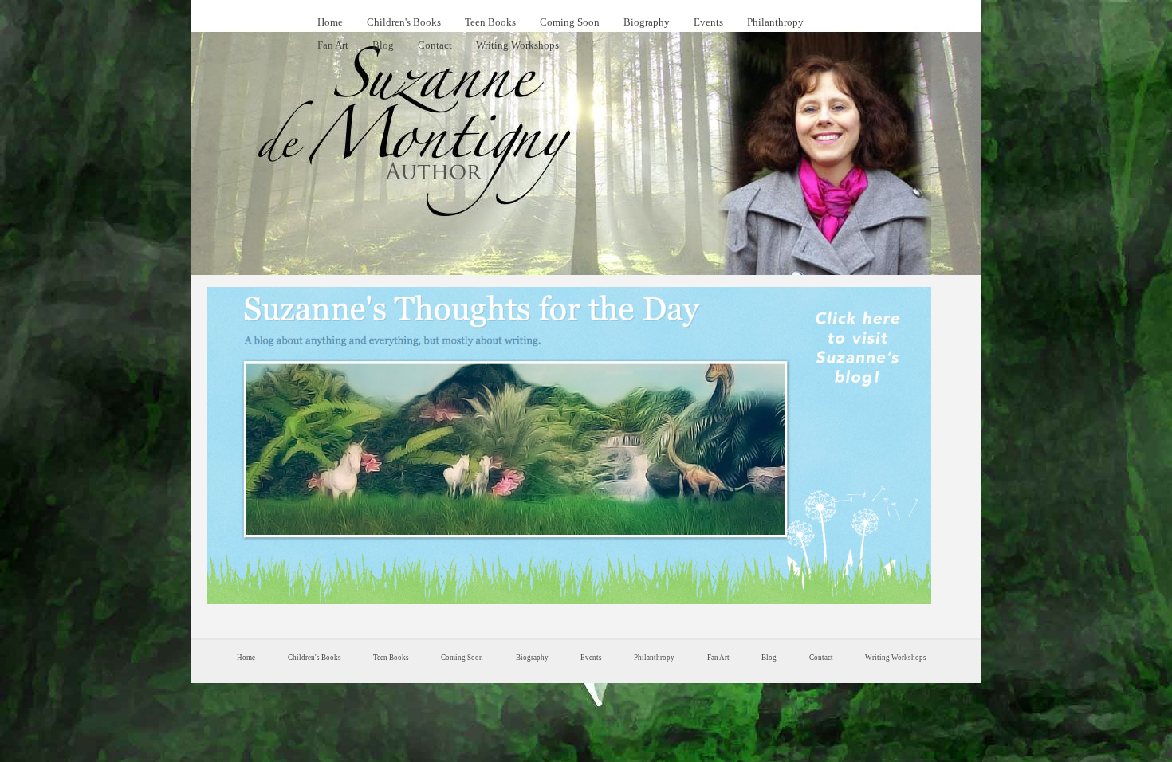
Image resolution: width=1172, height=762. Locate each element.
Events (708, 22)
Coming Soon (570, 22)
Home (330, 22)
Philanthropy (775, 22)
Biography (646, 22)
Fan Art (332, 45)
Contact (435, 45)
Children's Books (404, 22)
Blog (383, 45)
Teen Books (490, 22)
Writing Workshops (517, 45)
